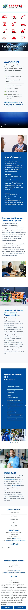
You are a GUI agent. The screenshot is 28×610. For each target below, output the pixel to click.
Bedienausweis (16, 485)
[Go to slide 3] (15, 442)
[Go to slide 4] (17, 442)
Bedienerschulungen (9, 479)
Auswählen (3, 604)
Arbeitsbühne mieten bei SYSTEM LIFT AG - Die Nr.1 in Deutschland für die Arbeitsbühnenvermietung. (13, 104)
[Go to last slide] (2, 405)
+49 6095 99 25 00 (16, 538)
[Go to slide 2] (12, 442)
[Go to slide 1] (10, 442)
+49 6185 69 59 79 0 (16, 570)
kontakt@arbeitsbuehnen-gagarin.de (16, 540)
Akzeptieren (20, 607)
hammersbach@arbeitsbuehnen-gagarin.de (14, 572)
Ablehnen (7, 607)
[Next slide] (25, 405)
